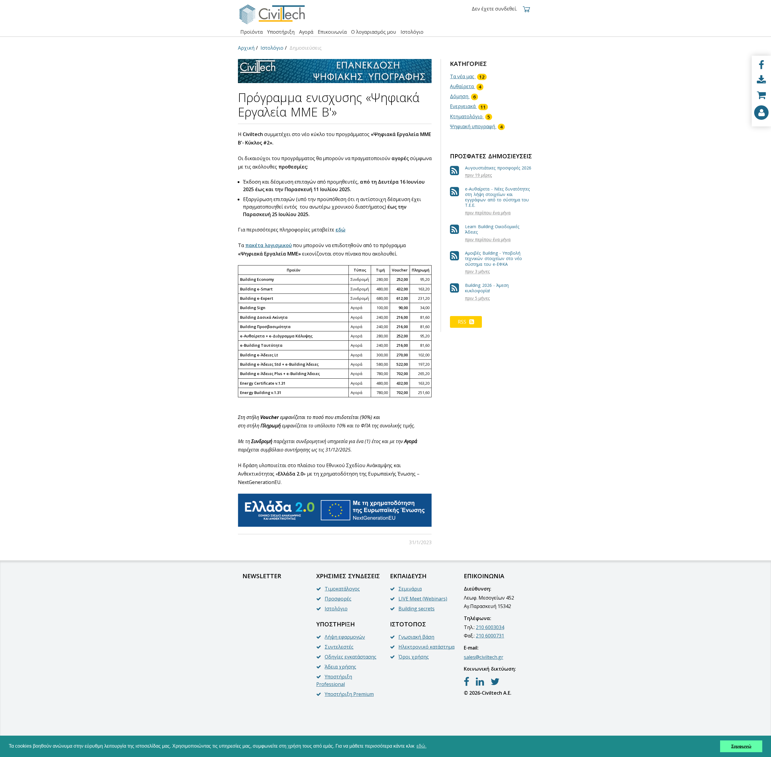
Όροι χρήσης (413, 656)
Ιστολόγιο (272, 48)
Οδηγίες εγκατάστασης (350, 656)
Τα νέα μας (467, 76)
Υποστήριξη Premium (349, 694)
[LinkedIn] (480, 682)
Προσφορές (338, 598)
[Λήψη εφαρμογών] (761, 80)
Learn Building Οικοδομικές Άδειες (492, 229)
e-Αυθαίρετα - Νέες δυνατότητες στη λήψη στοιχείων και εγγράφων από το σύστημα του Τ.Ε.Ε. (497, 197)
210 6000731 (490, 635)
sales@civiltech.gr (483, 657)
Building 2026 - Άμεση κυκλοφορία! (487, 287)
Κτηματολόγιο (470, 116)
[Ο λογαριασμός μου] (761, 112)
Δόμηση (463, 96)
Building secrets (416, 608)
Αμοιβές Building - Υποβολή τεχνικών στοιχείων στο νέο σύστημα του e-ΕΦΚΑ (493, 258)
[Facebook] (761, 65)
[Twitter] (495, 682)
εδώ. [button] (421, 746)
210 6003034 (490, 627)
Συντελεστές (339, 647)
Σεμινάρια (410, 588)
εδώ (340, 229)
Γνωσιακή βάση (416, 637)
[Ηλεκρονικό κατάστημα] (761, 95)
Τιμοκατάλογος (342, 588)
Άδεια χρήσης (340, 666)
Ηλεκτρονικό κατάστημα (426, 647)
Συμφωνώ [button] (741, 746)
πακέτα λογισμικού (268, 245)
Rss (462, 321)
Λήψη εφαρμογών (345, 637)
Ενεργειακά (468, 106)
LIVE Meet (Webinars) (422, 598)
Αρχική (246, 48)
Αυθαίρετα (465, 86)
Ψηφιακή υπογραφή (476, 126)
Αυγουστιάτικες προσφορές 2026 (498, 168)
